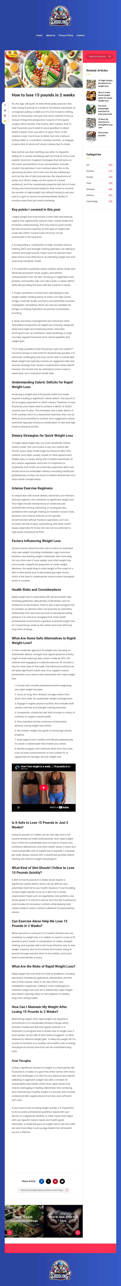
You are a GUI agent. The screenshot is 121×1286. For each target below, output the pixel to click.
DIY (87, 165)
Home (39, 35)
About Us (50, 35)
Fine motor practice (103, 133)
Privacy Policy (66, 35)
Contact (81, 35)
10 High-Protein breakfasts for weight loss (105, 83)
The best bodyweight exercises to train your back (105, 110)
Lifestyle (90, 189)
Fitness (12, 55)
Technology (92, 201)
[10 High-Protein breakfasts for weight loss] (91, 84)
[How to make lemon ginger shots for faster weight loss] (91, 96)
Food (88, 183)
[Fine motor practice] (91, 136)
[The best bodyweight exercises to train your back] (91, 109)
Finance (90, 171)
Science (90, 195)
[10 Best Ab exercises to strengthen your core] (91, 122)
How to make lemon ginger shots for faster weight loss (105, 96)
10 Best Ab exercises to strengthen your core (105, 123)
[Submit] (110, 56)
